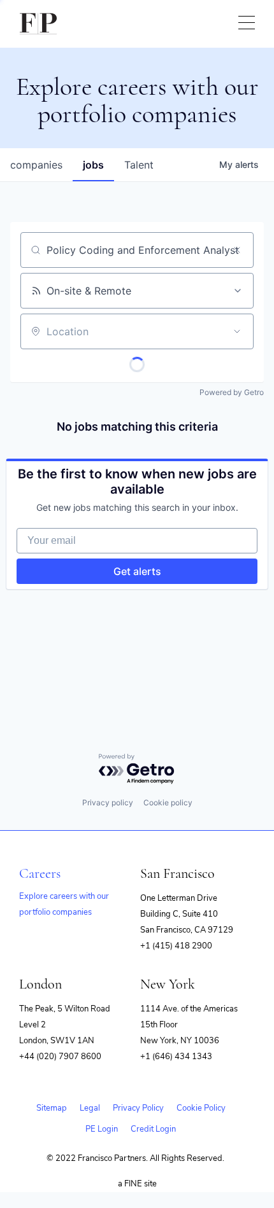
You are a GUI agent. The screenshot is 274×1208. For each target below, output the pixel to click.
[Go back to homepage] (38, 24)
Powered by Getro (231, 392)
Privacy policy (107, 802)
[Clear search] (237, 250)
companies (36, 164)
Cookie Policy (201, 1108)
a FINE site (137, 1184)
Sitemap (51, 1108)
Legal (90, 1108)
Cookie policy (167, 802)
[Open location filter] (237, 331)
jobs (93, 164)
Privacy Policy (138, 1108)
